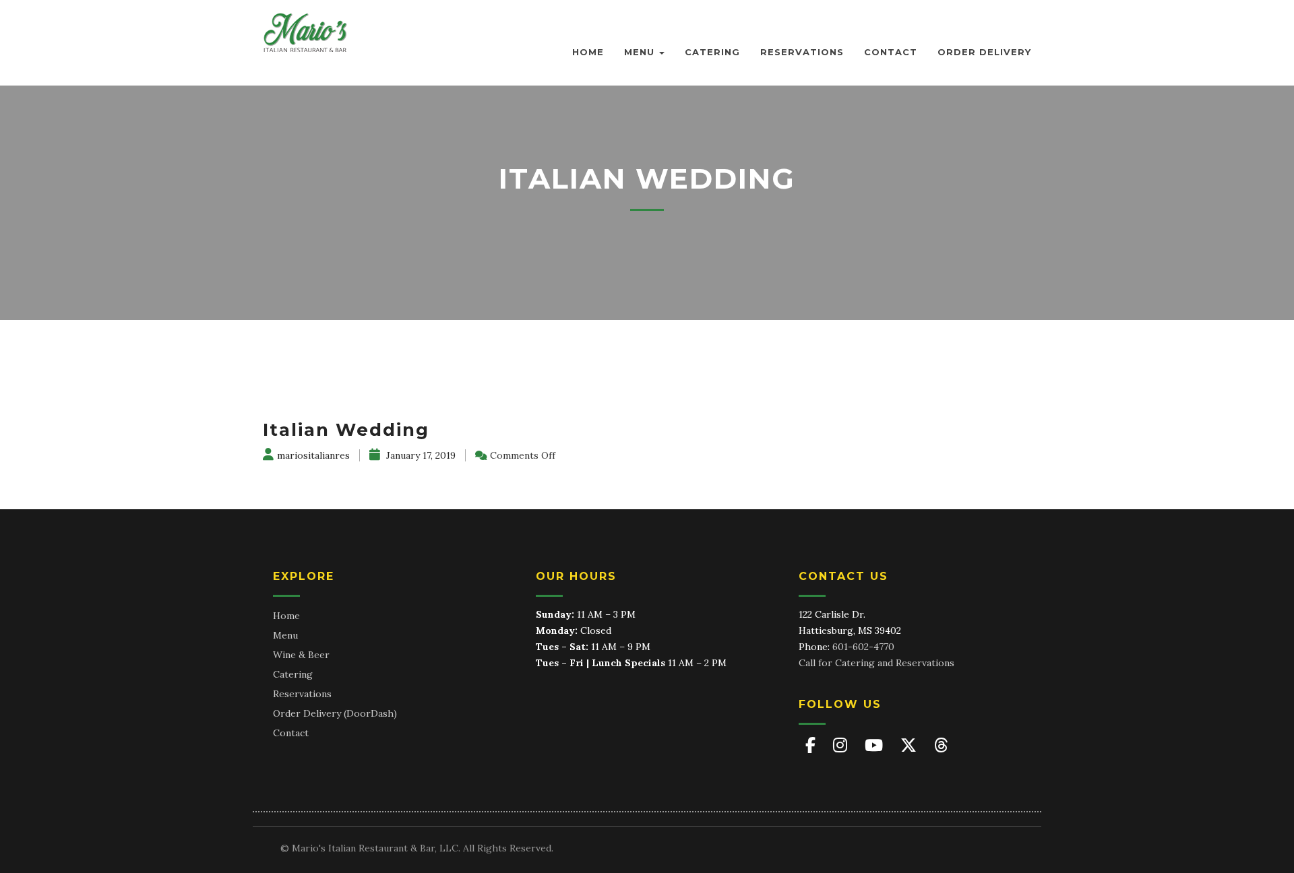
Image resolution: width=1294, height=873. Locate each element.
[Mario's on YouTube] (876, 745)
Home (588, 51)
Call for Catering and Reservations (876, 663)
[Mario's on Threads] (941, 745)
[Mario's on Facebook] (812, 745)
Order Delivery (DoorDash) (335, 713)
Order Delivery (984, 51)
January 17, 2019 (419, 455)
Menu (641, 51)
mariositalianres (313, 455)
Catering (712, 51)
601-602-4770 (863, 647)
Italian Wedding (346, 430)
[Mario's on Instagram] (842, 745)
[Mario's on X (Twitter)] (910, 745)
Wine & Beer (301, 655)
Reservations (802, 51)
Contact (890, 51)
